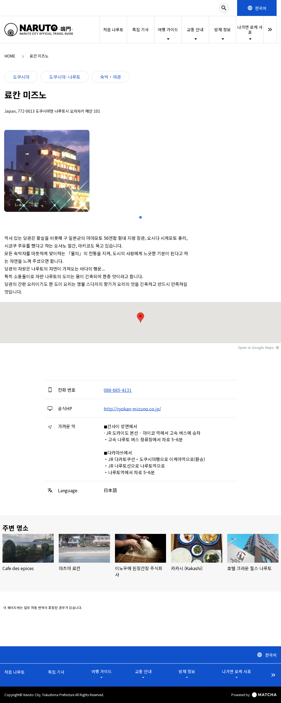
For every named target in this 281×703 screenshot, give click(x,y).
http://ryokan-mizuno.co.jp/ (132, 408)
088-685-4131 (118, 390)
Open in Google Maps (256, 347)
